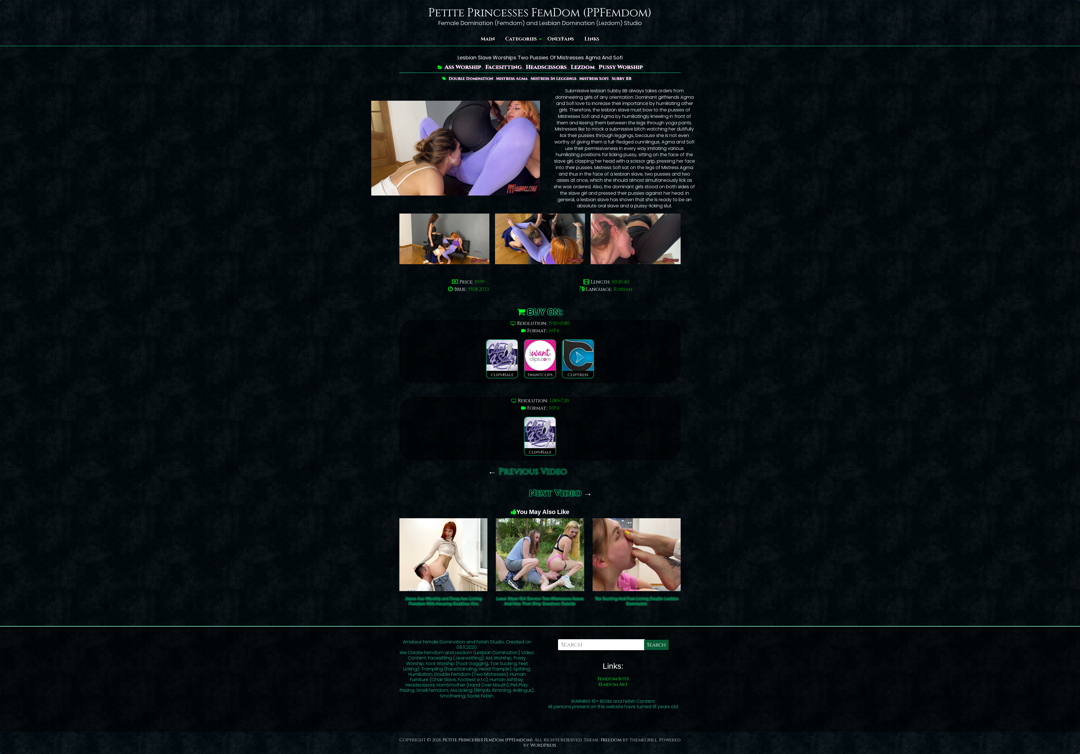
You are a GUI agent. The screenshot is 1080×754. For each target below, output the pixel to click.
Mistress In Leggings (553, 78)
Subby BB (621, 78)
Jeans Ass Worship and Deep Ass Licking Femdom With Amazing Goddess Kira (443, 601)
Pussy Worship (621, 67)
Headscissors (546, 67)
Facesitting (503, 67)
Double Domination (471, 78)
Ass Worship (463, 67)
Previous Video (527, 471)
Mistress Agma (512, 78)
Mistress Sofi (594, 78)
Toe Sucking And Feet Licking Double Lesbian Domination (636, 601)
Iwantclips (540, 375)
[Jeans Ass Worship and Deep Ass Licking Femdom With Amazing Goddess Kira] (443, 522)
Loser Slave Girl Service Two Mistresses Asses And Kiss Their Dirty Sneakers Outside (540, 601)
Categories (521, 38)
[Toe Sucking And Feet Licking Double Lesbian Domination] (637, 522)
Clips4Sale (502, 375)
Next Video (560, 493)
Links (591, 38)
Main (488, 38)
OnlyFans (560, 38)
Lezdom (583, 67)
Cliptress (578, 375)
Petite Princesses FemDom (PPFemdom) (540, 13)
